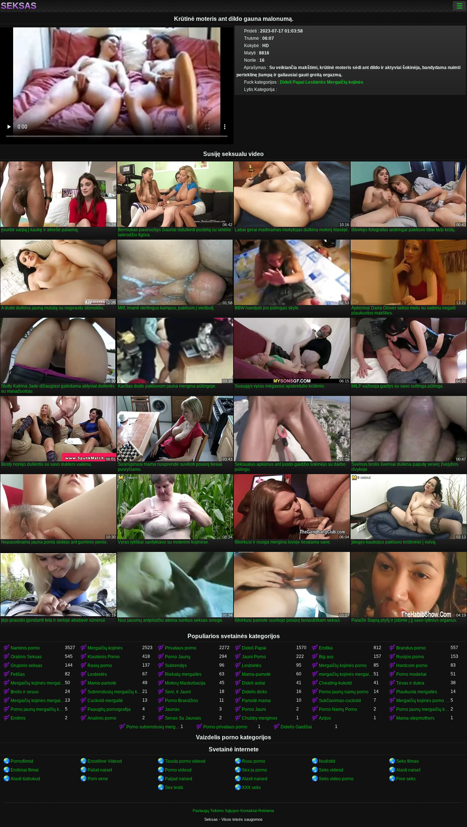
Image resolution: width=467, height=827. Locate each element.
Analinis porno (102, 718)
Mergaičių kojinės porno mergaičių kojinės (423, 700)
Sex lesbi (174, 787)
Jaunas (172, 709)
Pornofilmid (22, 761)
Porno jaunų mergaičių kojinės (38, 709)
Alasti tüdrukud (25, 778)
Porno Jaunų (177, 656)
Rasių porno (100, 665)
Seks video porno (336, 778)
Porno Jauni (254, 709)
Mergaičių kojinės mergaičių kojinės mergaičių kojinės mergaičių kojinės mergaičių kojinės (38, 700)
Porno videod (178, 770)
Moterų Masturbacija (185, 683)
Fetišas (18, 674)
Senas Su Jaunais (183, 718)
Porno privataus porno (225, 726)
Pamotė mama (256, 700)
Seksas (18, 6)
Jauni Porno (254, 656)
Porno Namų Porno (338, 709)
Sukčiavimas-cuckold (340, 700)
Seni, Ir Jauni (178, 691)
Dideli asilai (253, 683)
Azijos (325, 718)
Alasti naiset (408, 770)
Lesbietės (315, 82)
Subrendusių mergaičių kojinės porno (115, 691)
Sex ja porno (254, 770)
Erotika (326, 648)
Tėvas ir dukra (410, 683)
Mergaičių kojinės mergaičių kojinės (38, 683)
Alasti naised (254, 778)
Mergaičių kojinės (345, 82)
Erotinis (18, 718)
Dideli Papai (292, 82)
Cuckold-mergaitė (105, 700)
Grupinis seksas (26, 665)
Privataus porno (180, 648)
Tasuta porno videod (185, 761)
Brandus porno (411, 648)
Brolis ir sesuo (25, 691)
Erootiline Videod (105, 761)
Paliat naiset (100, 770)
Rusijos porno (410, 656)
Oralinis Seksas (26, 656)
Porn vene (98, 778)
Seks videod (331, 770)
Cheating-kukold (335, 683)
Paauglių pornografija (109, 709)
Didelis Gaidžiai (296, 726)
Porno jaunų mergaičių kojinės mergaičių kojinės (423, 709)
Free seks (406, 778)
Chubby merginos (259, 718)
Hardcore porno (412, 665)
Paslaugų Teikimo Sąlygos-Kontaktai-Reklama (233, 810)
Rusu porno (253, 761)
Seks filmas (407, 761)
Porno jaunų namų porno (343, 691)
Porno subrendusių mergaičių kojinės (153, 726)
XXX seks (251, 787)
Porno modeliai (411, 674)
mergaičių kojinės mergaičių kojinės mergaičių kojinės (346, 674)
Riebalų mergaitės (183, 674)
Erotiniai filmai (25, 770)
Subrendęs (176, 665)
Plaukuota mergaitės (416, 691)
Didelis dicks (254, 691)
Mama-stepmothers (415, 718)
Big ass (326, 656)
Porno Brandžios (181, 700)
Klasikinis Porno (104, 656)
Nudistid (327, 761)
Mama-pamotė (256, 674)
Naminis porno (25, 648)
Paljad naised (178, 778)
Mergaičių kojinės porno (343, 665)
